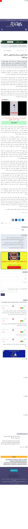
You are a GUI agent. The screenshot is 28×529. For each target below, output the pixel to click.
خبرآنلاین (14, 24)
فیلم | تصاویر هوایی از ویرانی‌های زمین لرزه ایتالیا (15, 237)
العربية (23, 20)
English (21, 20)
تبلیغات (9, 20)
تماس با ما (14, 20)
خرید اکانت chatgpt (7, 464)
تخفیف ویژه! (14, 123)
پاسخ (3, 308)
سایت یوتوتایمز (14, 464)
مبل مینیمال (24, 461)
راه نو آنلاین (20, 459)
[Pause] (3, 114)
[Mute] (5, 114)
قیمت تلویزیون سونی (9, 459)
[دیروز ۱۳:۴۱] (24, 438)
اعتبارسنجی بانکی (13, 462)
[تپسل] (1, 41)
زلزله (23, 230)
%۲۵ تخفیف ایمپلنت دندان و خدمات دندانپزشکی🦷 (14, 262)
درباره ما (11, 20)
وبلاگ (19, 46)
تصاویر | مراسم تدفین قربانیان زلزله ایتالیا (16, 248)
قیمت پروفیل (20, 464)
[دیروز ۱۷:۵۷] (24, 442)
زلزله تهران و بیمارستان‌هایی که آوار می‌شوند (15, 56)
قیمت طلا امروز (7, 462)
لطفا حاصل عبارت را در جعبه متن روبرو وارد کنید (17, 289)
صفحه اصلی (24, 46)
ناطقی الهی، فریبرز (13, 46)
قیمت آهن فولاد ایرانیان (22, 462)
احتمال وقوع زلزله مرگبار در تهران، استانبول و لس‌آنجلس (13, 242)
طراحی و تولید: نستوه (13, 483)
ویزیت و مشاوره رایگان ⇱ (14, 267)
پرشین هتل (12, 461)
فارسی (26, 20)
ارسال (3, 294)
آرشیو (6, 20)
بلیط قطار (25, 464)
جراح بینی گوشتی (18, 461)
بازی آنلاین (16, 459)
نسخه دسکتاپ (14, 470)
